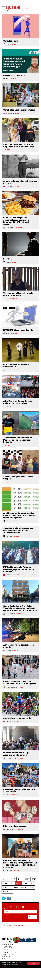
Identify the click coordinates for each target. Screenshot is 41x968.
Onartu (33, 963)
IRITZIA (14, 44)
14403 (5, 891)
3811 (5, 883)
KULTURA (14, 299)
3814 (25, 883)
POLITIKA (14, 406)
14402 (31, 887)
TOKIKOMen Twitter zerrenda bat (14, 926)
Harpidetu (32, 917)
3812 (12, 883)
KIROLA (17, 113)
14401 (23, 887)
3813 (18, 883)
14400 (15, 887)
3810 (34, 879)
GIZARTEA (7, 150)
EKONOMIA (19, 227)
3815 (32, 883)
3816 (5, 887)
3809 (27, 879)
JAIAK (6, 482)
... (22, 879)
